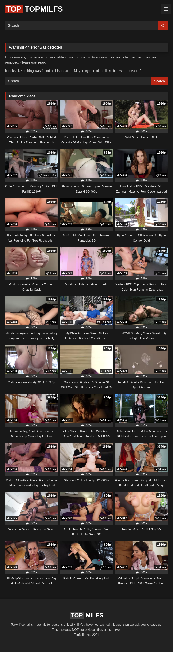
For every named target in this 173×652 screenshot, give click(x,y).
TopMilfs (34, 9)
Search (159, 81)
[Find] (163, 25)
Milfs (87, 615)
